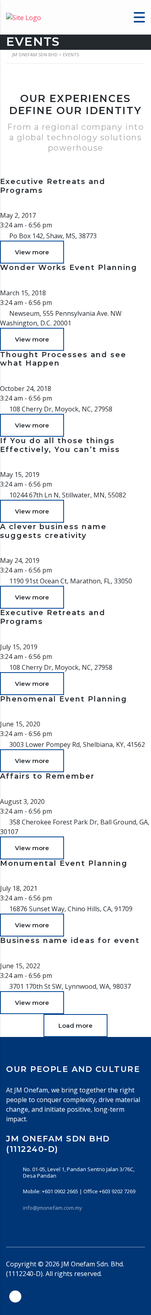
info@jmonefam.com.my (52, 1207)
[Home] (23, 16)
